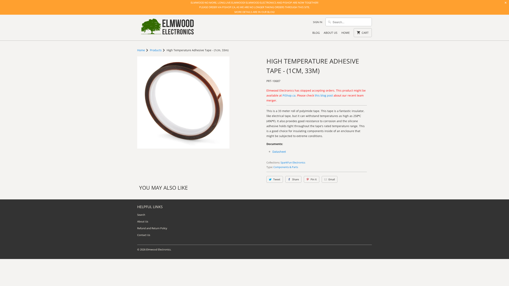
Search (141, 214)
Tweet (276, 179)
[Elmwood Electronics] (167, 28)
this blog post (324, 95)
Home (345, 33)
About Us (330, 33)
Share (295, 179)
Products (156, 50)
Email (331, 179)
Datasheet (279, 152)
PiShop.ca (289, 95)
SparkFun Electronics (293, 162)
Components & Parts (285, 167)
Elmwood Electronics (158, 249)
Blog (316, 33)
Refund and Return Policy (152, 228)
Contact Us (143, 235)
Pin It (314, 179)
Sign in (317, 22)
